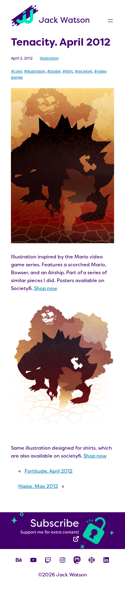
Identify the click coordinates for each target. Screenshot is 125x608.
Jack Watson (64, 20)
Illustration (49, 58)
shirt (69, 71)
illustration (36, 71)
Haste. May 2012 (38, 486)
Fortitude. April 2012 (49, 471)
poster (55, 71)
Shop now (45, 288)
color (18, 71)
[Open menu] (110, 20)
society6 (84, 71)
